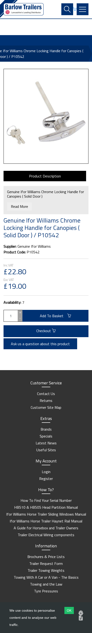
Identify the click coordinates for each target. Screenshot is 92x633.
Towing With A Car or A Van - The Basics (46, 577)
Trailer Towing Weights (46, 570)
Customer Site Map (46, 407)
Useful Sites (46, 450)
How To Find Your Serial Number (46, 500)
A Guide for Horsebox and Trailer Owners (46, 528)
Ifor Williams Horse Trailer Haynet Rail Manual (46, 521)
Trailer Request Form (46, 563)
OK (69, 610)
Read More (19, 206)
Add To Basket (53, 316)
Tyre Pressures (46, 591)
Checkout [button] (44, 331)
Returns (46, 400)
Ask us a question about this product (40, 344)
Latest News (46, 443)
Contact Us (46, 393)
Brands (46, 429)
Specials (46, 436)
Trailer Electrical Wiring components (46, 535)
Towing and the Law (46, 584)
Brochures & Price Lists (46, 556)
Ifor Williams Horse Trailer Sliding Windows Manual (46, 514)
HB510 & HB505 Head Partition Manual (46, 507)
